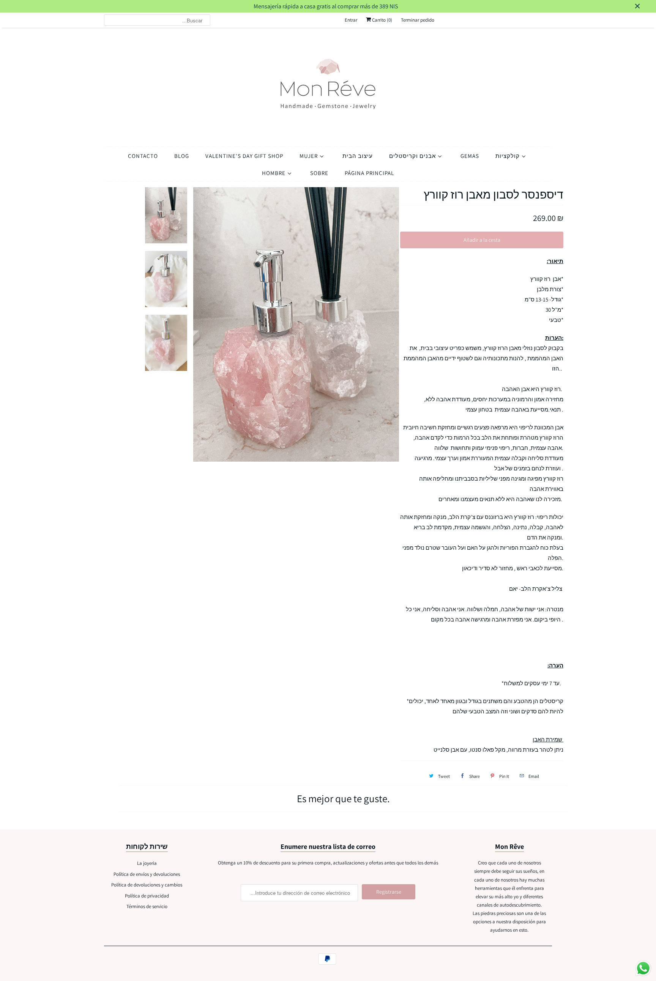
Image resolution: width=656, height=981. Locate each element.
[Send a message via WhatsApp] (643, 968)
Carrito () (381, 20)
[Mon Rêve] (328, 85)
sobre (319, 173)
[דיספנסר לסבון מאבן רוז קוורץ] (296, 324)
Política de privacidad (147, 896)
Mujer (309, 155)
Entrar (351, 20)
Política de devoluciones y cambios (146, 885)
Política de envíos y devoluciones (147, 874)
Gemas (469, 155)
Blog (181, 155)
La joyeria (147, 863)
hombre (274, 173)
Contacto (143, 155)
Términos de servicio (146, 906)
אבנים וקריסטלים (413, 155)
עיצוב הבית (357, 155)
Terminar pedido (417, 20)
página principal (369, 173)
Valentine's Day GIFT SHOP (244, 155)
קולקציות (508, 155)
